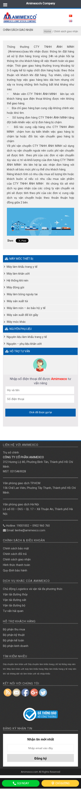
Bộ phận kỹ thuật (14, 635)
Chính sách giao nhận (17, 559)
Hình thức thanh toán (16, 565)
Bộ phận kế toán (13, 640)
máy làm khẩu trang (34, 669)
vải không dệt (13, 673)
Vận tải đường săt (14, 600)
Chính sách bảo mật (16, 548)
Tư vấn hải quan (13, 611)
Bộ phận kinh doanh (15, 646)
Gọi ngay (23, 783)
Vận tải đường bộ (14, 605)
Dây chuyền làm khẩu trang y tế (43, 664)
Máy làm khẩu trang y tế (55, 669)
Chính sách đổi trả (15, 554)
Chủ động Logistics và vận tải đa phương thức (33, 589)
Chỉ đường (62, 783)
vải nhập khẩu (43, 673)
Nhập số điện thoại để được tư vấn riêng (40, 381)
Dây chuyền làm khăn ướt (15, 664)
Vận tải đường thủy (15, 594)
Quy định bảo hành (15, 570)
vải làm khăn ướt (28, 673)
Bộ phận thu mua (14, 629)
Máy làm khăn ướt (15, 669)
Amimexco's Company (40, 3)
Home (47, 31)
